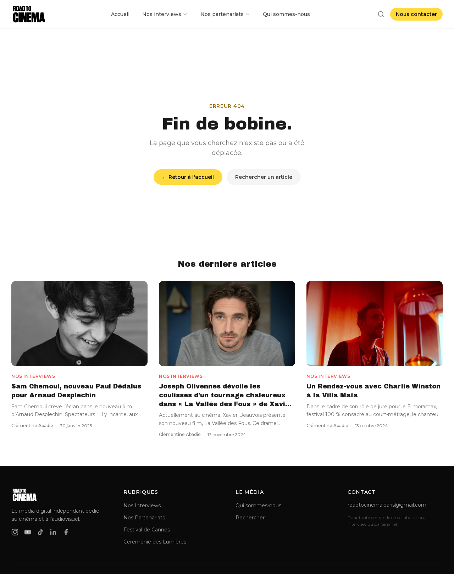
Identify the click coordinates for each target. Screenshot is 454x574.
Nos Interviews (142, 505)
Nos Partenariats (144, 517)
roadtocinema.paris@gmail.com (387, 505)
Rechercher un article (263, 177)
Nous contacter (416, 14)
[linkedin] (53, 532)
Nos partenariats (222, 14)
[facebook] (66, 532)
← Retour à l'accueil (188, 177)
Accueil (120, 14)
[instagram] (14, 532)
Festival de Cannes (146, 529)
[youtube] (27, 532)
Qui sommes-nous (286, 14)
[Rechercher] (381, 14)
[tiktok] (40, 532)
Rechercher (250, 517)
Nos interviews (161, 14)
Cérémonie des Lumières (154, 542)
